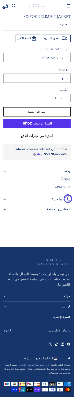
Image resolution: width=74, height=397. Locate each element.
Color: (52, 49)
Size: (63, 69)
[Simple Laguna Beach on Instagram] (62, 345)
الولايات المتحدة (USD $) (40, 358)
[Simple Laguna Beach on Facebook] (68, 345)
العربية (67, 358)
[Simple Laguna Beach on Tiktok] (56, 345)
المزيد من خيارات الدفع (37, 136)
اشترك (7, 330)
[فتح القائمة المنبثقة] (68, 6)
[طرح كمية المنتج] (67, 98)
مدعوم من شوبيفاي (60, 372)
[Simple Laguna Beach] (37, 5)
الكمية (64, 90)
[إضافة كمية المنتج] (55, 98)
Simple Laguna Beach (30, 364)
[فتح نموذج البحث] (13, 6)
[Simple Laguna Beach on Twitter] (50, 345)
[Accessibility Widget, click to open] (68, 198)
